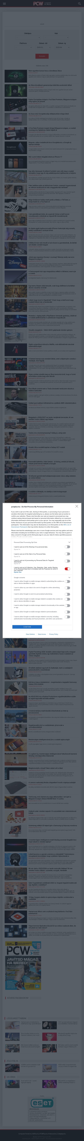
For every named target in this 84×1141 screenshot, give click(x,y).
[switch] (67, 546)
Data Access (42, 634)
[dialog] (42, 570)
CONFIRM (27, 627)
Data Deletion (30, 634)
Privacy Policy (53, 634)
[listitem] (42, 542)
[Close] (77, 507)
